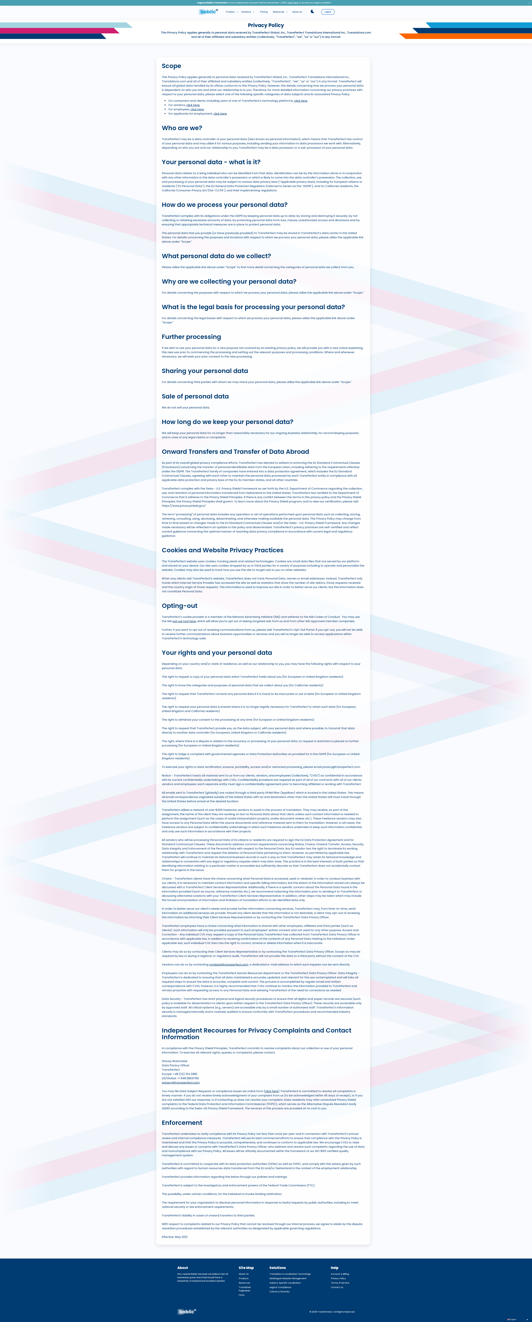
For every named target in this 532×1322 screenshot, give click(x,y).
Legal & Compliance (280, 1287)
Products (244, 1278)
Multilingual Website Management (287, 1278)
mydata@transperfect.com (228, 964)
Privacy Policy (338, 1278)
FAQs (241, 1295)
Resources (244, 1282)
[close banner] (529, 3)
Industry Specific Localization (285, 1282)
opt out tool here (184, 621)
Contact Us (337, 1287)
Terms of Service (340, 1282)
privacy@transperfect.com (181, 1083)
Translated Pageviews (245, 1289)
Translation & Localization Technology (290, 1274)
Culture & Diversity (279, 1291)
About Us (244, 1274)
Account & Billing (340, 1274)
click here (293, 2)
